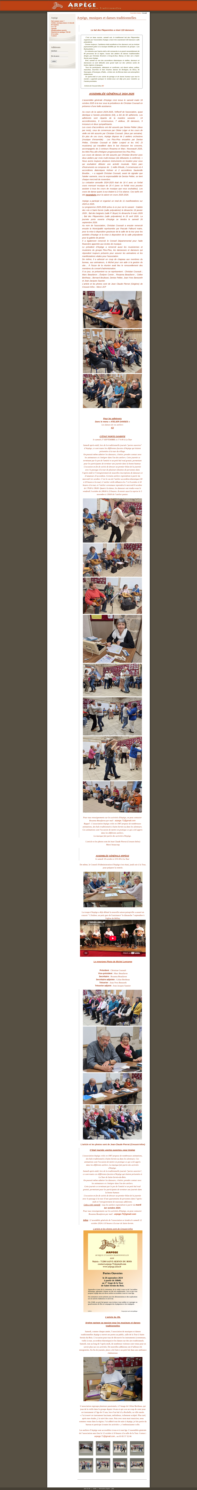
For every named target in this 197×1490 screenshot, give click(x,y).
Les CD (53, 26)
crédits (94, 1488)
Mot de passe (55, 56)
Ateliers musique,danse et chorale (62, 23)
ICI (103, 86)
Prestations (55, 25)
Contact (54, 36)
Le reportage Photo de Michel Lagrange (113, 961)
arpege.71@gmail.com (125, 820)
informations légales (104, 1488)
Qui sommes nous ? (57, 21)
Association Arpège (135, 13)
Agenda (54, 28)
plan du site (87, 1488)
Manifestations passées (59, 30)
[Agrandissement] (86, 1448)
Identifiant (54, 51)
